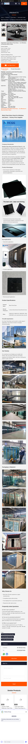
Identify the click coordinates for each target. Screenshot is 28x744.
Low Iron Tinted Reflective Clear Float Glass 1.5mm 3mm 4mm (7, 707)
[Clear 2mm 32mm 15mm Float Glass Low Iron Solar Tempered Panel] (20, 700)
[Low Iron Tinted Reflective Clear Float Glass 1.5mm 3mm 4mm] (7, 700)
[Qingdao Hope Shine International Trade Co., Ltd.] (6, 3)
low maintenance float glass (8, 634)
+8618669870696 (23, 0)
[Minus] (26, 712)
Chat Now (14, 658)
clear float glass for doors (7, 636)
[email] (7, 654)
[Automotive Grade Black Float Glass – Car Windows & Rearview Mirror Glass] (17, 32)
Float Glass (13, 17)
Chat (24, 3)
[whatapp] (3, 654)
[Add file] (2, 741)
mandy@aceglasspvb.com (8, 0)
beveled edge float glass (7, 639)
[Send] (26, 741)
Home (2, 17)
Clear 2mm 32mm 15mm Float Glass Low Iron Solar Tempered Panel (20, 707)
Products (7, 17)
